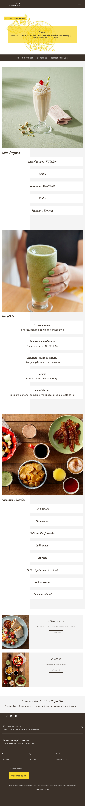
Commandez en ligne (18, 768)
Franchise (5, 759)
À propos (32, 754)
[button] (79, 4)
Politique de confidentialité (47, 785)
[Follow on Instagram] (7, 716)
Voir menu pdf (18, 776)
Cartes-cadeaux (62, 759)
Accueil (8, 18)
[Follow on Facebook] (3, 716)
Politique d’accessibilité (67, 785)
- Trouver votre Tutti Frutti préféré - (42, 701)
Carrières (32, 759)
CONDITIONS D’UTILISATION (27, 785)
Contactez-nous (62, 754)
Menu (15, 18)
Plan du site (13, 785)
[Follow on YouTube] (16, 716)
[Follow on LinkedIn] (11, 716)
